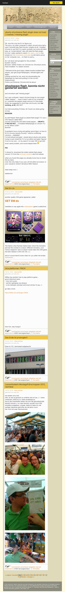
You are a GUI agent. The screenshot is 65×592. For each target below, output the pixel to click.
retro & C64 (18, 192)
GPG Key (53, 49)
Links (53, 32)
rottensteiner (28, 206)
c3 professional (54, 78)
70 (39, 575)
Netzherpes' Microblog (54, 41)
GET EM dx (12, 201)
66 (26, 575)
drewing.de (54, 73)
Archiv (52, 44)
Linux (17, 38)
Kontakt (52, 37)
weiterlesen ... (10, 257)
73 (19, 577)
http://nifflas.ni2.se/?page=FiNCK (16, 293)
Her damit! (56, 3)
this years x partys (34, 53)
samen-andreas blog (54, 88)
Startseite (53, 35)
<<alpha (8, 575)
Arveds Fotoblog (53, 81)
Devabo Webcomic (53, 92)
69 (36, 575)
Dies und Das (18, 341)
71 (42, 575)
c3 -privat (53, 75)
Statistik (53, 38)
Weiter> (24, 577)
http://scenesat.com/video (21, 55)
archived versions (26, 154)
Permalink (36, 184)
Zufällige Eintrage (53, 102)
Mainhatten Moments (54, 96)
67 (29, 575)
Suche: (53, 54)
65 (23, 575)
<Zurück (14, 575)
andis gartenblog (54, 85)
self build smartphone (54, 46)
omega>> (30, 577)
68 (33, 575)
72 (45, 575)
